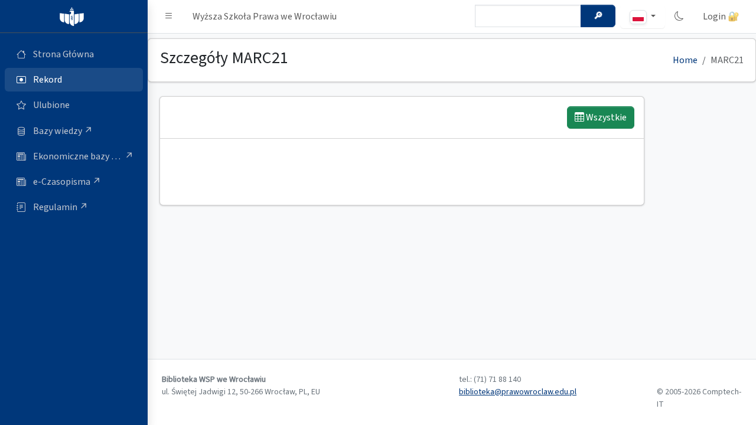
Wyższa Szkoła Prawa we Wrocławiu (265, 16)
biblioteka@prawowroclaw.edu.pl (517, 392)
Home (685, 60)
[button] (169, 16)
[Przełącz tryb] (679, 16)
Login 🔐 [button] (721, 16)
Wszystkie (605, 117)
